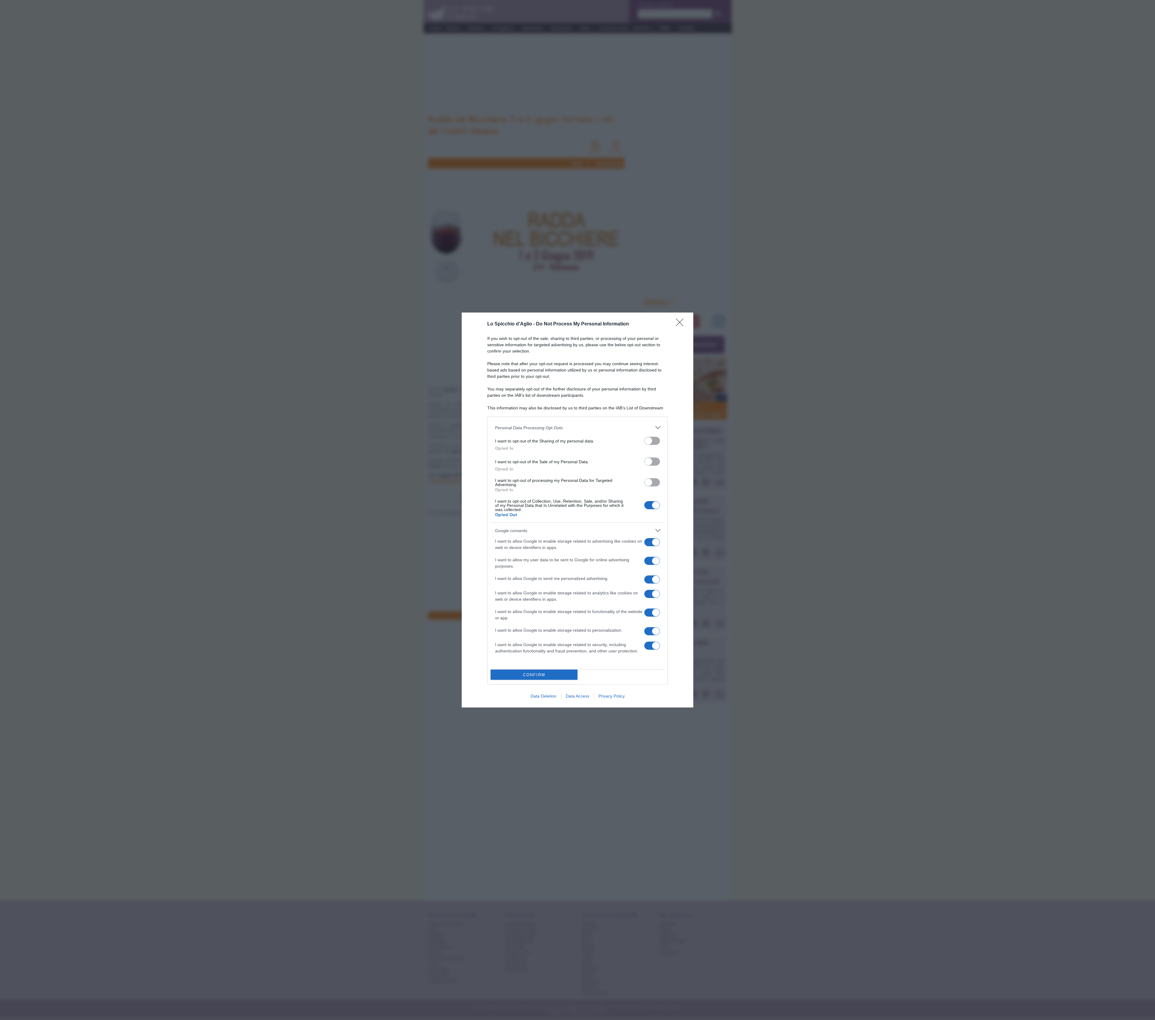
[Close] (681, 324)
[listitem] (577, 427)
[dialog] (577, 510)
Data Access (577, 696)
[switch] (652, 441)
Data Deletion (543, 696)
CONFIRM (534, 675)
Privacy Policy (612, 696)
